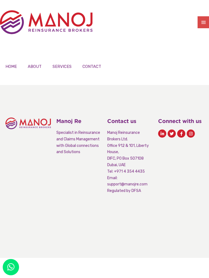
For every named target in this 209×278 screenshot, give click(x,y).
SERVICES (62, 66)
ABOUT (35, 66)
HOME (11, 66)
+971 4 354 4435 (129, 171)
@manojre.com (134, 184)
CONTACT (91, 66)
